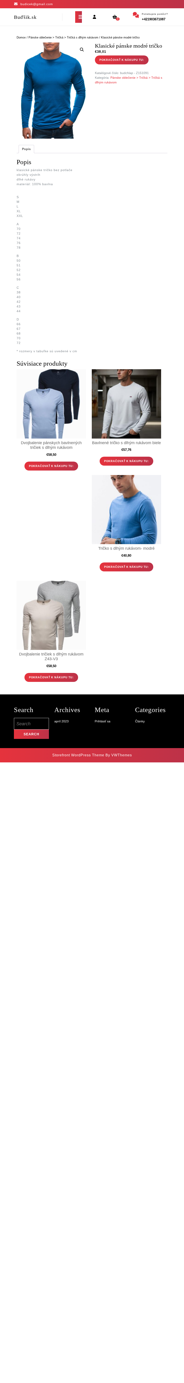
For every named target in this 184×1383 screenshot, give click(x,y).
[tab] (78, 17)
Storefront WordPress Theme (78, 755)
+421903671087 (153, 19)
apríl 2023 (61, 721)
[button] (82, 50)
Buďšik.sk (25, 17)
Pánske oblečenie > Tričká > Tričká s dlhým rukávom (63, 37)
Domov (21, 37)
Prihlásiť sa (102, 721)
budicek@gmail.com (36, 4)
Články (140, 721)
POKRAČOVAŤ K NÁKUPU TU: (121, 60)
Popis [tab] (26, 149)
